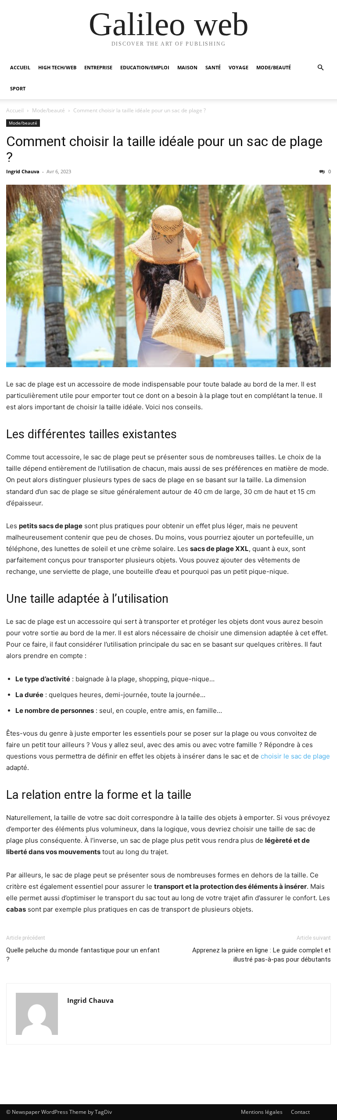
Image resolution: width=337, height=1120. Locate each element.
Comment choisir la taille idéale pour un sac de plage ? (164, 149)
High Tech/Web (57, 67)
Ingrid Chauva (22, 171)
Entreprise (98, 67)
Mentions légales (262, 1112)
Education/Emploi (144, 67)
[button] (320, 68)
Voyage (238, 67)
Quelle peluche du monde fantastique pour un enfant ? (83, 954)
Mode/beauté (273, 67)
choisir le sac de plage (295, 756)
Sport (17, 88)
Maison (187, 67)
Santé (213, 67)
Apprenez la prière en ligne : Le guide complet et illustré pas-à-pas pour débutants (261, 954)
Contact (300, 1112)
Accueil (20, 67)
